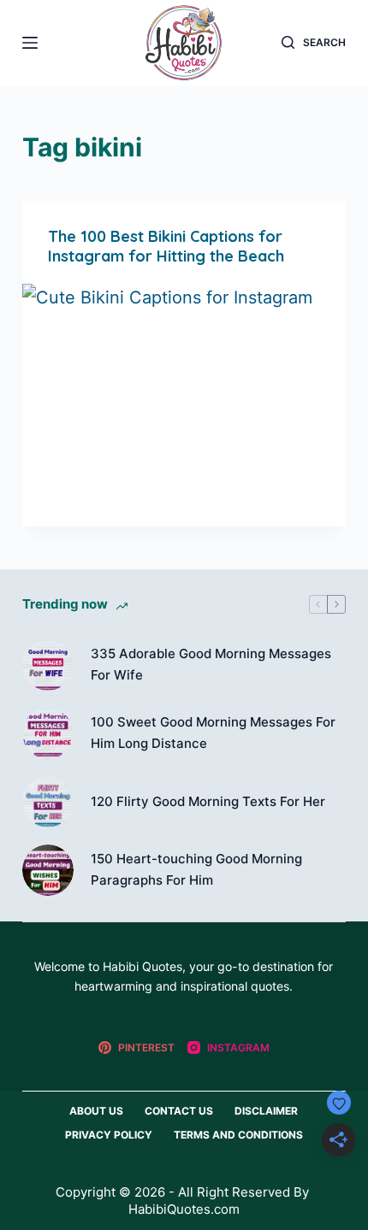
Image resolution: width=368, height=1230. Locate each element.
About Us (96, 1110)
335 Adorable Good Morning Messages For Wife (211, 664)
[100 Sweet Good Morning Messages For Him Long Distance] (48, 733)
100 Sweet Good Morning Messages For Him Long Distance (213, 732)
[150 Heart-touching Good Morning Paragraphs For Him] (48, 870)
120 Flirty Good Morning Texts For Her (208, 801)
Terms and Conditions (238, 1134)
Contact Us (179, 1110)
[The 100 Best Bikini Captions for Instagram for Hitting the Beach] (184, 405)
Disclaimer (266, 1110)
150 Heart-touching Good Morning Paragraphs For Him (196, 869)
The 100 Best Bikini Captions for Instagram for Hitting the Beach (166, 246)
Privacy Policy (108, 1134)
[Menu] (30, 42)
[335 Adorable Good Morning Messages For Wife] (48, 665)
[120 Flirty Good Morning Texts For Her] (48, 801)
